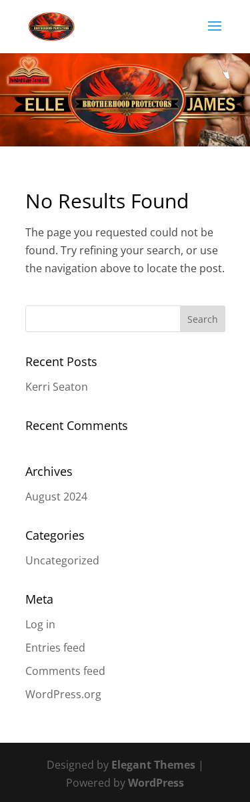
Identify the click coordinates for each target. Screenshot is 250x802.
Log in (40, 624)
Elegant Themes (153, 764)
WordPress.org (63, 694)
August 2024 (56, 496)
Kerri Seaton (56, 386)
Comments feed (65, 671)
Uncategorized (62, 560)
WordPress (156, 782)
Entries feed (55, 647)
